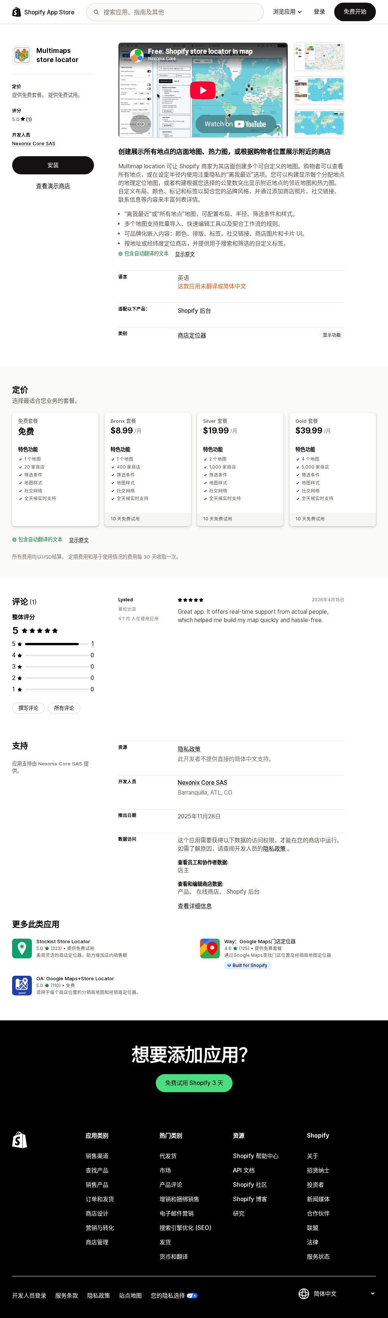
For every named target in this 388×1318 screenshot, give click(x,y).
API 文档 (244, 1170)
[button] (100, 949)
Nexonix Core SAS (33, 143)
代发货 (168, 1156)
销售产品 (97, 1184)
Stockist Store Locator (63, 941)
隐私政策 (189, 749)
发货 (165, 1242)
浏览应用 (284, 11)
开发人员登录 (29, 1295)
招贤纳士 (318, 1170)
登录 (319, 11)
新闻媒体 (318, 1199)
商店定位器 (192, 335)
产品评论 (171, 1184)
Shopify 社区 (250, 1184)
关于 (312, 1156)
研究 (238, 1213)
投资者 (315, 1184)
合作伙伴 (318, 1213)
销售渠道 (97, 1156)
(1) (29, 119)
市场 (165, 1170)
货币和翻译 (174, 1256)
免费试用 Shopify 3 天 (194, 1083)
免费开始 (355, 11)
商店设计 (97, 1213)
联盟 (312, 1227)
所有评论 (64, 708)
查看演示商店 (53, 185)
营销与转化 (100, 1227)
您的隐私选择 (168, 1295)
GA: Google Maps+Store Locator (75, 978)
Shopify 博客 (250, 1199)
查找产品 (97, 1170)
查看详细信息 (195, 906)
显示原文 (185, 254)
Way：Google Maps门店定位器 (260, 941)
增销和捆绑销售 (179, 1199)
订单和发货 (100, 1199)
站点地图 (130, 1295)
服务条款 (66, 1295)
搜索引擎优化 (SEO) (185, 1227)
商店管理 (97, 1242)
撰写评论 (28, 708)
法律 (312, 1242)
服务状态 (318, 1256)
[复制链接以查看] (138, 600)
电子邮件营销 (177, 1213)
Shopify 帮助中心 (255, 1156)
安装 (53, 165)
